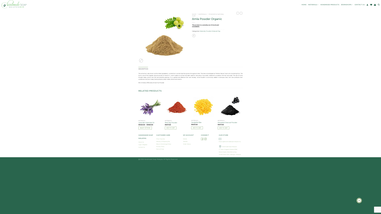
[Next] (242, 113)
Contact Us (360, 5)
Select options (145, 128)
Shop (194, 14)
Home (304, 5)
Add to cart (170, 128)
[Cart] (375, 5)
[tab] (143, 69)
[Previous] (138, 113)
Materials (312, 5)
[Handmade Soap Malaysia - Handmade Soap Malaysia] (20, 4)
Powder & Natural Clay (213, 31)
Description (143, 69)
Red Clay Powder (171, 123)
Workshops (346, 5)
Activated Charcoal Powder (227, 122)
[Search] (379, 5)
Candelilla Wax (196, 122)
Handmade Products (329, 5)
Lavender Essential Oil (146, 123)
